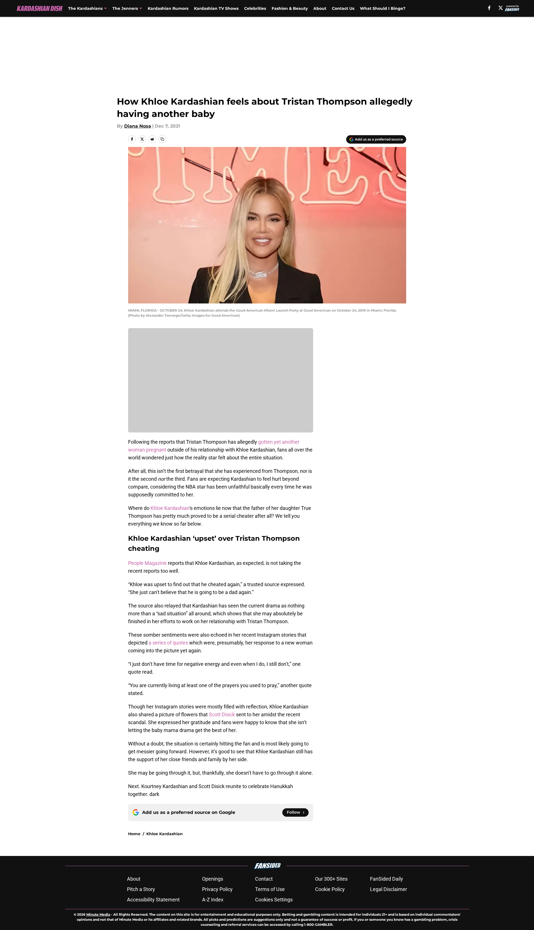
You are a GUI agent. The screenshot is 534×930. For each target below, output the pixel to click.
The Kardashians (85, 8)
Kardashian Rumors (168, 8)
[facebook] (489, 8)
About (319, 8)
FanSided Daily (386, 879)
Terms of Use (270, 889)
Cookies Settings (274, 900)
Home (134, 833)
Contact (264, 879)
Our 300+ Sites (331, 879)
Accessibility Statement (153, 900)
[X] (500, 8)
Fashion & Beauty (290, 8)
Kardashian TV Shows (216, 8)
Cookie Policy (330, 889)
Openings (212, 879)
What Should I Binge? (382, 8)
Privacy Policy (217, 889)
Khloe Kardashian (170, 508)
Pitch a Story (141, 889)
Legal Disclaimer (388, 889)
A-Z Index (212, 900)
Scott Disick (221, 714)
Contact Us (343, 8)
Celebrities (255, 8)
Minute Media (98, 914)
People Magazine (147, 563)
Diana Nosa (137, 126)
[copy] (162, 139)
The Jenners (125, 8)
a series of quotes (168, 643)
